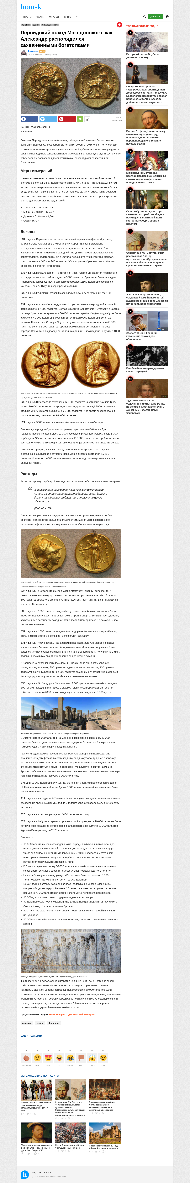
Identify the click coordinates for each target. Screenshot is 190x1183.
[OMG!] (92, 1058)
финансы (54, 1023)
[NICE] (37, 1058)
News (56, 25)
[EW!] (103, 1058)
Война (36, 25)
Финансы (46, 25)
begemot (33, 50)
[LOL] (59, 1058)
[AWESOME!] (26, 1058)
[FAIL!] (81, 1058)
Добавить (155, 16)
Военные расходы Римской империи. (72, 1014)
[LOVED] (48, 1058)
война (40, 1023)
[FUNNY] (70, 1058)
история (26, 1023)
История (26, 25)
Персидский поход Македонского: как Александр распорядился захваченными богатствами (66, 38)
